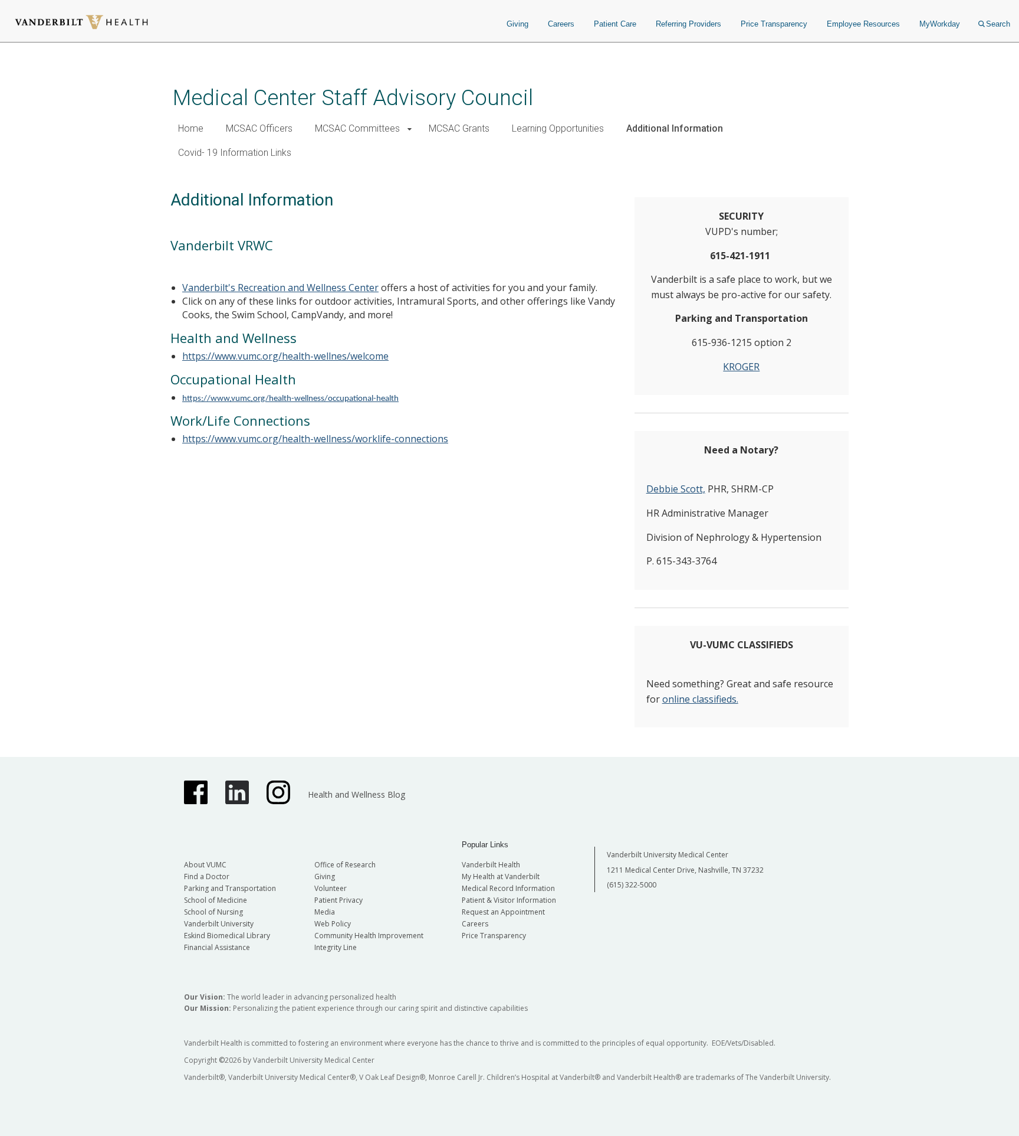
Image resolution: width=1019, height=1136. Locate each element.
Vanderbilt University (219, 924)
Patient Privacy (338, 900)
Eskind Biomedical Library (227, 936)
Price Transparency (774, 23)
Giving (517, 23)
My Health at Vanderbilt (501, 876)
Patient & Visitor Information (509, 900)
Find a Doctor (206, 876)
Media (324, 912)
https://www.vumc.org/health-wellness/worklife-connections (315, 438)
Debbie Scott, (675, 488)
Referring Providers (688, 23)
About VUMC (205, 865)
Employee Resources (863, 23)
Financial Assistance (217, 947)
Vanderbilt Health (491, 865)
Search (998, 23)
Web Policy (332, 924)
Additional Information (674, 128)
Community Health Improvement (368, 936)
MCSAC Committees (357, 128)
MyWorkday (939, 23)
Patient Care (615, 23)
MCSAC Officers (259, 128)
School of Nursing (213, 912)
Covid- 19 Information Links (234, 152)
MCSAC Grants (459, 128)
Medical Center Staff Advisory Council (353, 97)
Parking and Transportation (230, 888)
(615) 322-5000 (631, 885)
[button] (409, 129)
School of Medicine (215, 900)
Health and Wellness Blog (356, 794)
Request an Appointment (503, 912)
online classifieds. (700, 699)
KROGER (741, 366)
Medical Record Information (508, 888)
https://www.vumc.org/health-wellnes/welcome (285, 356)
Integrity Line (335, 947)
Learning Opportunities (558, 128)
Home (190, 128)
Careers (561, 23)
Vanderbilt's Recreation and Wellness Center (280, 287)
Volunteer (330, 888)
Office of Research (345, 865)
